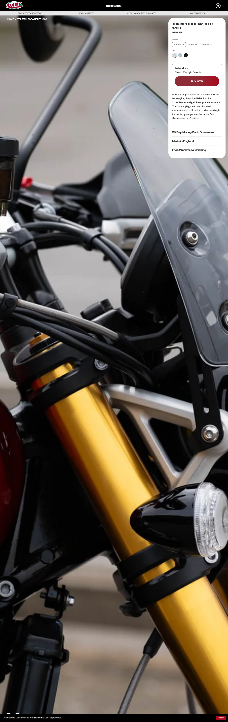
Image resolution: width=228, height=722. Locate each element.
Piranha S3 (207, 44)
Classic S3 (179, 44)
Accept (220, 717)
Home (10, 19)
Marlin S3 (192, 44)
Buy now (197, 81)
